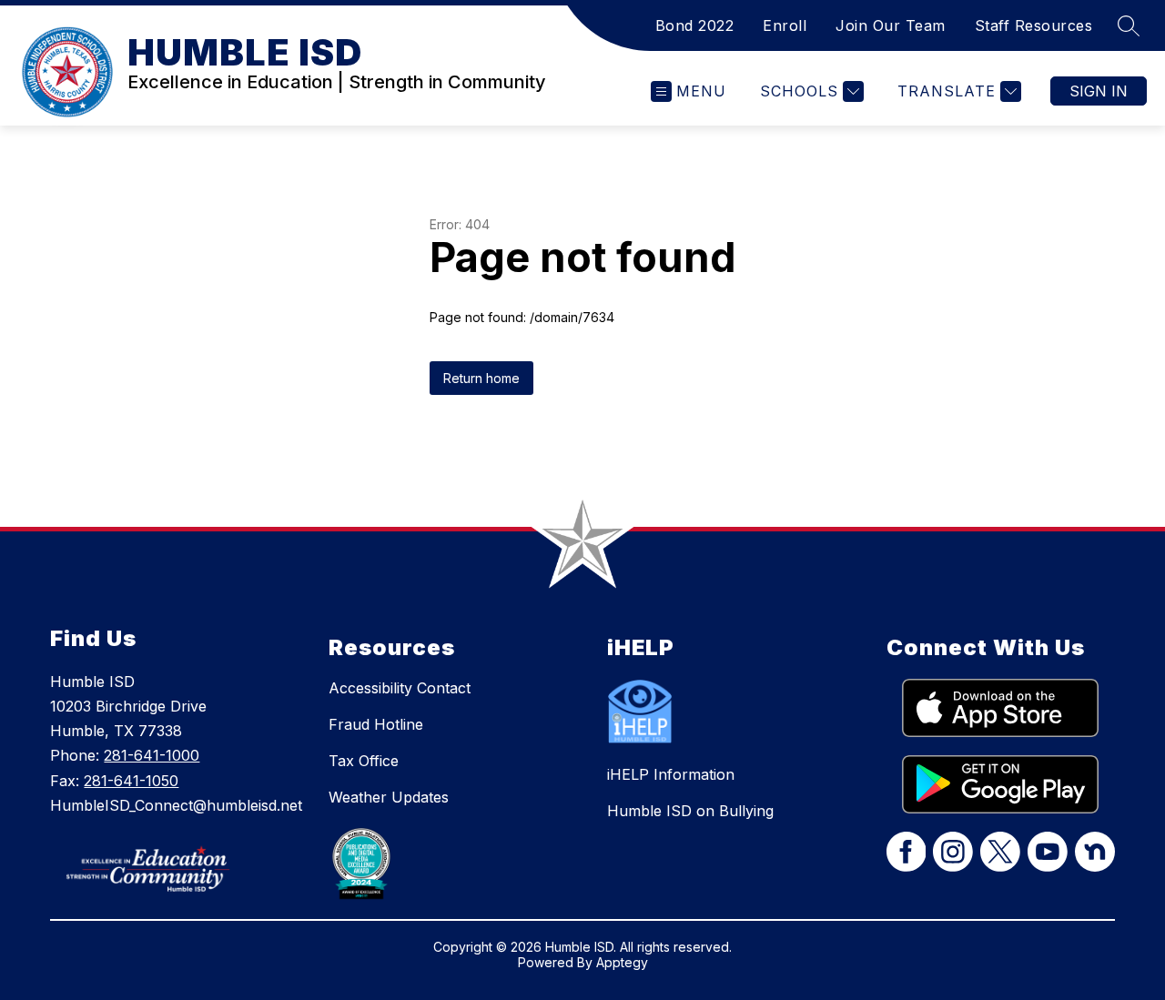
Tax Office (364, 761)
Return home (481, 378)
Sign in (1098, 91)
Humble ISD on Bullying (690, 811)
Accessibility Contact (400, 688)
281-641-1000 (151, 755)
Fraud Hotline (376, 724)
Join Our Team (891, 25)
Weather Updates (389, 797)
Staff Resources (1034, 25)
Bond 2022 (694, 25)
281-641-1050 (131, 781)
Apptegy (622, 962)
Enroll (784, 25)
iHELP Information (670, 774)
